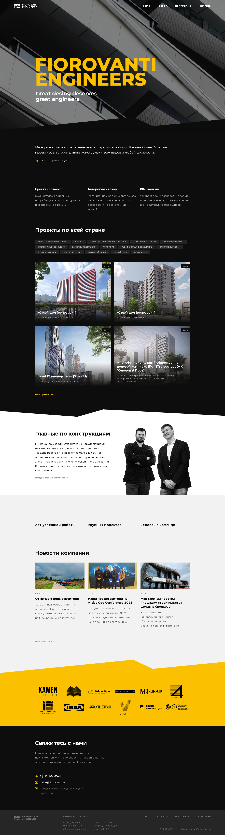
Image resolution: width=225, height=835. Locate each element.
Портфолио (183, 816)
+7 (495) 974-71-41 (72, 822)
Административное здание (137, 247)
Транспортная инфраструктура (108, 242)
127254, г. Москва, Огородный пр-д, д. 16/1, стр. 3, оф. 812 (106, 825)
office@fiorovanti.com (53, 782)
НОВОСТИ (163, 6)
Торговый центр (97, 252)
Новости (163, 816)
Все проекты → (45, 394)
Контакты (204, 816)
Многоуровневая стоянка (53, 242)
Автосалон (140, 252)
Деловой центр (72, 252)
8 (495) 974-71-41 (50, 776)
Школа (79, 242)
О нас (146, 816)
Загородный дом (169, 247)
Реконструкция (47, 252)
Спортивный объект (145, 242)
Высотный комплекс (83, 247)
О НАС (146, 6)
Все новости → (45, 641)
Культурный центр (174, 242)
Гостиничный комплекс (51, 247)
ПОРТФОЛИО (183, 6)
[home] (26, 5)
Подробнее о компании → (53, 477)
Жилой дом (120, 252)
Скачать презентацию (54, 160)
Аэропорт (108, 247)
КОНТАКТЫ (204, 6)
